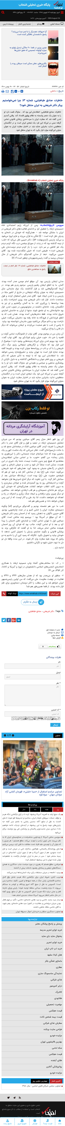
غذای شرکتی (56, 980)
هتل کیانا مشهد (54, 955)
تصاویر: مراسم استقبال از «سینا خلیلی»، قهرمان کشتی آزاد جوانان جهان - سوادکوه (33, 793)
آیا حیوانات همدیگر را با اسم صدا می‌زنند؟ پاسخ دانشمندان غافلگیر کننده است (29, 33)
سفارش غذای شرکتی (52, 1023)
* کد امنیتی (55, 709)
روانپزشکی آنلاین (54, 1066)
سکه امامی (57, 1048)
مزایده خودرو (56, 1035)
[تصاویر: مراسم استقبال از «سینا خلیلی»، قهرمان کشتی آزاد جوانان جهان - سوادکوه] (32, 764)
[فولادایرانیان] (32, 392)
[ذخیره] (12, 91)
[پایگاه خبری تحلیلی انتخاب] (58, 4)
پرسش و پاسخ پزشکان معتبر (48, 924)
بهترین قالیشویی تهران (51, 1042)
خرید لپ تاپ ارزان (53, 948)
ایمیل (58, 672)
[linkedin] (18, 620)
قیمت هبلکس (55, 1011)
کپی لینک (55, 593)
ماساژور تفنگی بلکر (53, 961)
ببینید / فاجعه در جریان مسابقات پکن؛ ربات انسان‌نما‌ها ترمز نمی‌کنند (34, 872)
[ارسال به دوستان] (7, 91)
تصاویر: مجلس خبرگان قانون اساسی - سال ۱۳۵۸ (41, 1086)
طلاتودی (58, 998)
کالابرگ (58, 992)
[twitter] (4, 620)
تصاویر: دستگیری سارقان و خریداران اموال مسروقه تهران (38, 911)
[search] (3, 12)
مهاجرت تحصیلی (54, 1004)
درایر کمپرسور (56, 986)
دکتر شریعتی (48, 611)
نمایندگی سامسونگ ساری (50, 973)
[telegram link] (14, 1097)
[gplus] (13, 620)
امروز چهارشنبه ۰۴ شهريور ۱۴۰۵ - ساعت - (43, 12)
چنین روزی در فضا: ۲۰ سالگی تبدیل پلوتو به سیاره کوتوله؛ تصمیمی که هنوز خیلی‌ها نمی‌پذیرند (28, 50)
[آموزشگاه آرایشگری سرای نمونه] (32, 428)
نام (59, 662)
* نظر (58, 683)
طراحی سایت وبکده (53, 1029)
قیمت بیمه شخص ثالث (51, 1017)
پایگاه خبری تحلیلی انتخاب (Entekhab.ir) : (44, 180)
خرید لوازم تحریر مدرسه (51, 930)
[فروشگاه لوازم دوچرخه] (32, 410)
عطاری (59, 967)
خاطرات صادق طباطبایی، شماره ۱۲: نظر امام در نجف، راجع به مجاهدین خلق (24, 267)
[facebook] (8, 620)
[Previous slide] (13, 735)
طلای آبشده (56, 1060)
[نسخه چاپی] (3, 91)
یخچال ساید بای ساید (51, 936)
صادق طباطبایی (34, 611)
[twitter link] (8, 1097)
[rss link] (20, 1097)
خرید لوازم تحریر (54, 942)
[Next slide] (5, 735)
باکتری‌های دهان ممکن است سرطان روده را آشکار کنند (28, 65)
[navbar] (62, 12)
